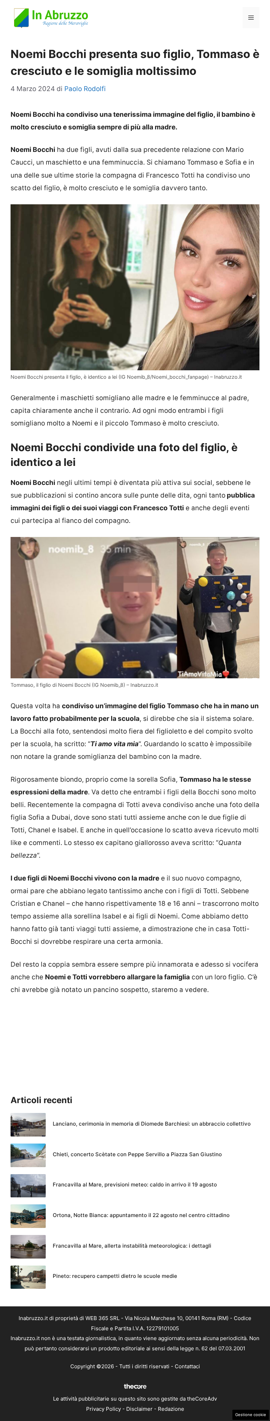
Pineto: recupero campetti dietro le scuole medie (115, 1276)
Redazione (171, 1409)
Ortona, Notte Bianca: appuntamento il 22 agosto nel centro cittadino (141, 1215)
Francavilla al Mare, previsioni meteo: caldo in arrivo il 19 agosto (135, 1184)
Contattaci (187, 1366)
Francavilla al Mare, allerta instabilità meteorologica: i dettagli (132, 1245)
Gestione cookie (250, 1414)
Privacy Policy (103, 1409)
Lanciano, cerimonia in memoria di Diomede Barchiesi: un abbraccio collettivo (152, 1123)
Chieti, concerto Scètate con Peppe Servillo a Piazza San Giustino (137, 1154)
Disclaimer (139, 1409)
